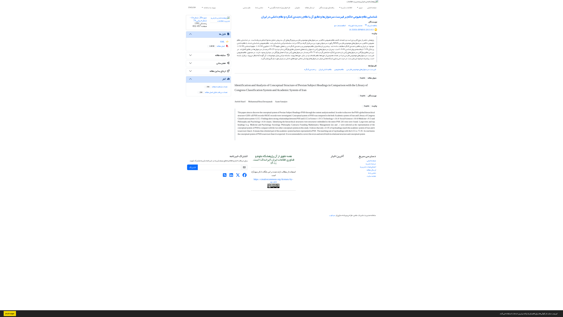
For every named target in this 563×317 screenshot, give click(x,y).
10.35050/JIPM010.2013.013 (361, 30)
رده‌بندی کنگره (310, 69)
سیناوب (332, 215)
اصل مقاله (217, 46)
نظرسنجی (246, 8)
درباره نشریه (371, 164)
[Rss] (225, 176)
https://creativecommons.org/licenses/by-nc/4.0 (273, 180)
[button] (498, 313)
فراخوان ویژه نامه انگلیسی (280, 8)
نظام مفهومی (339, 69)
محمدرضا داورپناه (355, 25)
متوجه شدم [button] (9, 313)
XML (222, 42)
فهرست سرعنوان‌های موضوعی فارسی (361, 69)
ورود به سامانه (209, 8)
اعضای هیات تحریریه (368, 167)
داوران (297, 8)
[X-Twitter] (238, 176)
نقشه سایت (371, 176)
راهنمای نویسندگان (326, 8)
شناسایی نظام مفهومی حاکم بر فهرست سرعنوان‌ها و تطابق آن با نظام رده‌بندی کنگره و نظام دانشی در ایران (319, 17)
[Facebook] (244, 176)
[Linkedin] (231, 176)
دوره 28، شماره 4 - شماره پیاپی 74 (198, 19)
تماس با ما (259, 8)
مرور (360, 8)
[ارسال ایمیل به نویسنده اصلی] (366, 24)
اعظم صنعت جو (340, 25)
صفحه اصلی (371, 8)
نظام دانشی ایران (325, 69)
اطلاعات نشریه (346, 8)
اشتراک (192, 167)
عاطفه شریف (372, 25)
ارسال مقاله (309, 8)
